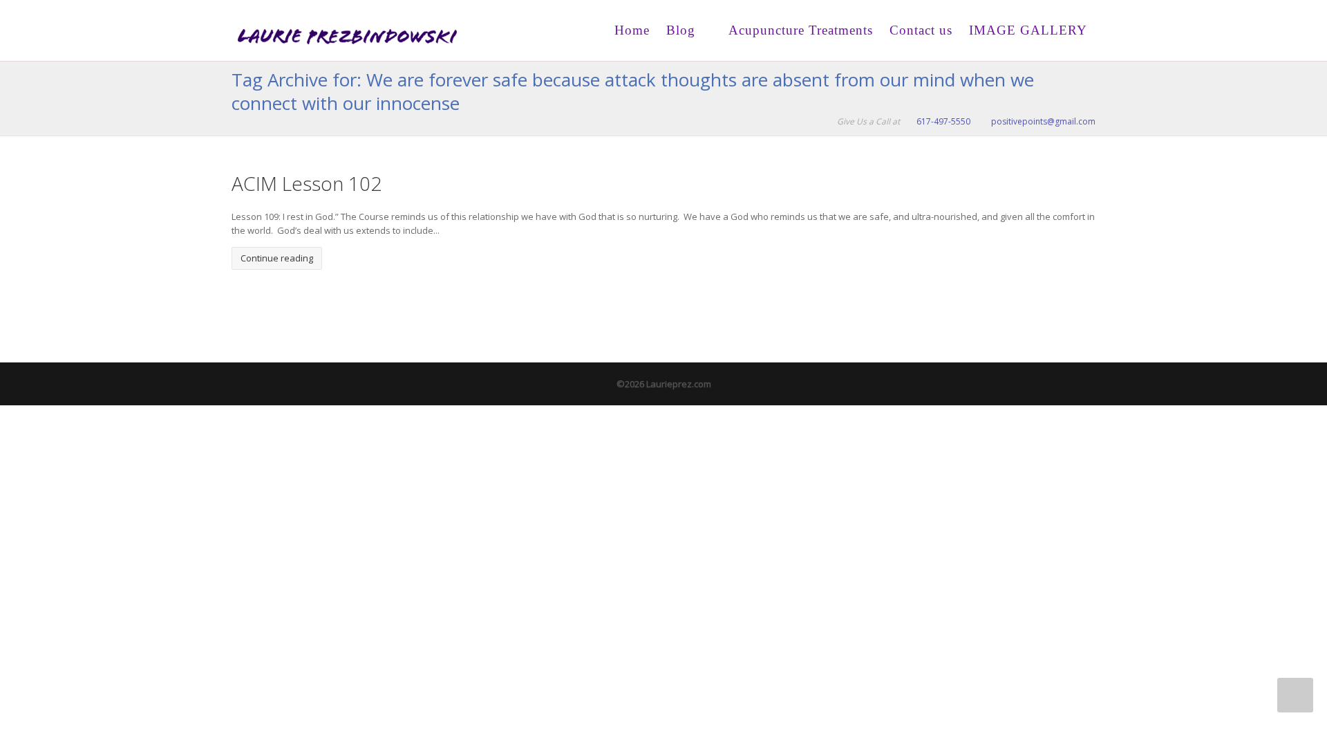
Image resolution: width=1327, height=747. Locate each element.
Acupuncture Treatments (799, 30)
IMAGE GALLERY (1028, 30)
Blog (680, 30)
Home (632, 30)
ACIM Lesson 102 (307, 183)
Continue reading (277, 258)
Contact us (921, 30)
